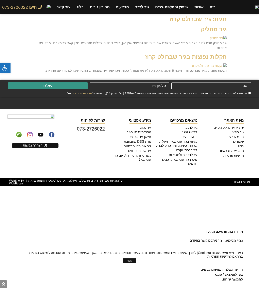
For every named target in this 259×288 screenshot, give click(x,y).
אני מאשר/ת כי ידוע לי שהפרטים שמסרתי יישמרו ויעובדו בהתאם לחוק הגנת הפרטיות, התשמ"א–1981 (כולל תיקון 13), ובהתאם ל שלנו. (156, 93)
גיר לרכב (142, 7)
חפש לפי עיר (235, 137)
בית (213, 7)
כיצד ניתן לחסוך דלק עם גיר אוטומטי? (132, 157)
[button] (5, 68)
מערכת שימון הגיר (139, 132)
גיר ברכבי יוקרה (186, 150)
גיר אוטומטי (189, 132)
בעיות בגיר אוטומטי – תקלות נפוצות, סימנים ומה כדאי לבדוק (176, 143)
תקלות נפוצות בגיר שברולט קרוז (186, 57)
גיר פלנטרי (144, 127)
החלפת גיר (190, 137)
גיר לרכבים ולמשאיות (183, 155)
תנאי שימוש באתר (231, 151)
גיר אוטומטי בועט (139, 151)
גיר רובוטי (237, 132)
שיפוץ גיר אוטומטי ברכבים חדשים (179, 161)
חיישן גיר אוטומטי (139, 137)
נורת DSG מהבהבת (137, 141)
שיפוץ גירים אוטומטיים (229, 127)
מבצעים (122, 7)
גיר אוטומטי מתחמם (137, 146)
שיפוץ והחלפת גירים (171, 7)
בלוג (80, 7)
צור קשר (63, 7)
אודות (199, 7)
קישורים (238, 141)
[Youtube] (40, 134)
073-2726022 (91, 129)
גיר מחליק (214, 29)
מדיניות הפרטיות (82, 93)
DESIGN (241, 182)
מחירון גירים (100, 7)
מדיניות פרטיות (233, 155)
